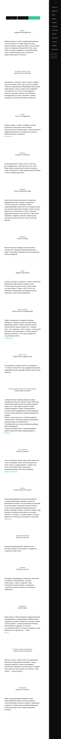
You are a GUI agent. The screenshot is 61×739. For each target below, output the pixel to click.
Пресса (54, 34)
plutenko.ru (8, 519)
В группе (23, 18)
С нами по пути (34, 18)
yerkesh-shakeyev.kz (11, 471)
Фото (53, 15)
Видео (54, 18)
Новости (55, 11)
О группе (55, 30)
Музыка (54, 22)
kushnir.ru (7, 433)
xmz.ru (6, 632)
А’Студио (11, 18)
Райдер (54, 45)
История (54, 26)
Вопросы (55, 38)
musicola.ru (8, 136)
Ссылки (54, 41)
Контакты (55, 49)
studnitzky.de (8, 338)
